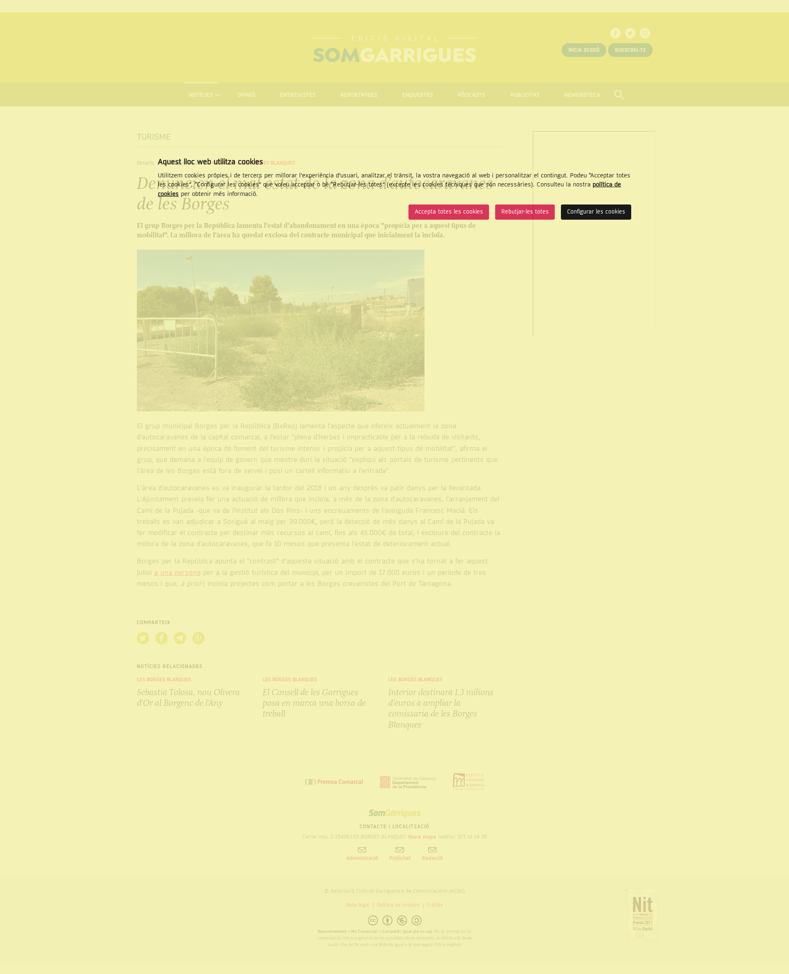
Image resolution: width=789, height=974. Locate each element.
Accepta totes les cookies (449, 212)
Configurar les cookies (596, 212)
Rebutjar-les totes (525, 212)
